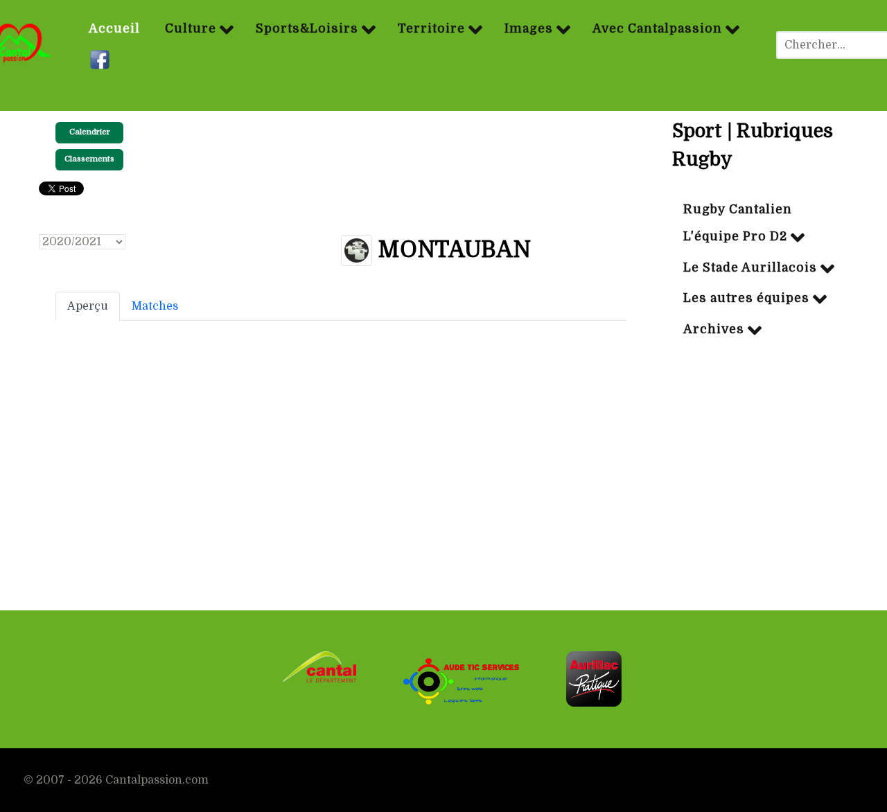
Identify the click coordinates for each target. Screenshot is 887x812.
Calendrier (89, 131)
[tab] (87, 306)
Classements (89, 159)
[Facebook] (101, 60)
